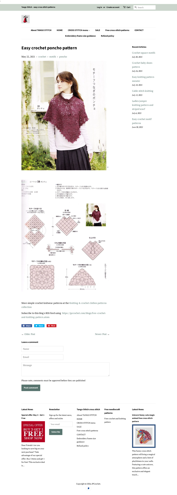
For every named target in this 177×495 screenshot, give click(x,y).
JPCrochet (96, 483)
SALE (97, 30)
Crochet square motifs (143, 52)
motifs (52, 56)
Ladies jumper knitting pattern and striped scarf (142, 105)
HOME (60, 30)
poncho (63, 56)
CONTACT (139, 30)
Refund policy (107, 35)
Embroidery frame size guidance (80, 35)
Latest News (27, 409)
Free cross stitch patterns (117, 30)
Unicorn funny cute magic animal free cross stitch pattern (143, 418)
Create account (112, 7)
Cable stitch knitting (142, 90)
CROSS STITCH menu (78, 30)
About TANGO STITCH (41, 30)
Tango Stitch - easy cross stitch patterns (38, 7)
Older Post (29, 334)
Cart (128, 7)
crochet (42, 56)
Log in (99, 7)
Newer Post (101, 334)
